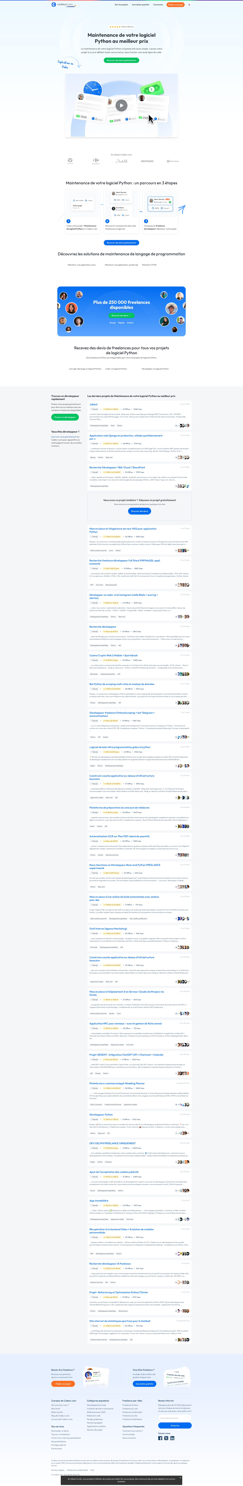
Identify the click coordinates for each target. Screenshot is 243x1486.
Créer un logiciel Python (116, 368)
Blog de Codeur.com (60, 1415)
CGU (92, 1470)
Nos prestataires (58, 1441)
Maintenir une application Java (81, 265)
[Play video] (121, 105)
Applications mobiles (96, 1426)
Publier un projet (175, 4)
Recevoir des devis (120, 315)
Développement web (96, 1405)
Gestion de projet (95, 1430)
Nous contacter (129, 1438)
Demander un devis (60, 1431)
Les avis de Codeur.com (62, 1419)
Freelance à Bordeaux (132, 1419)
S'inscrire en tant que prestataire (66, 1438)
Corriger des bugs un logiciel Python (85, 368)
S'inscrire (175, 1425)
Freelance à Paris (130, 1405)
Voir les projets (121, 4)
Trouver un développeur (65, 417)
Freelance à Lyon (130, 1408)
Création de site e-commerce (100, 1408)
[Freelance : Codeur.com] (64, 5)
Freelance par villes (132, 1400)
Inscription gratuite (140, 4)
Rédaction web (93, 1415)
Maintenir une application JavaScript (121, 265)
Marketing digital (94, 1422)
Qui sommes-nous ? (60, 1405)
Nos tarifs (55, 1408)
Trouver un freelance (60, 1434)
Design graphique (95, 1419)
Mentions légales (58, 1470)
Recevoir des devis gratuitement (121, 60)
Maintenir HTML (149, 265)
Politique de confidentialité (77, 1470)
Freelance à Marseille (132, 1412)
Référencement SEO (96, 1412)
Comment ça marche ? (133, 1431)
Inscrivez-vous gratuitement (64, 436)
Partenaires (56, 1448)
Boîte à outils (57, 1412)
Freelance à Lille (130, 1415)
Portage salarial (58, 1445)
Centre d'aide (129, 1434)
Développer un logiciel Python (155, 368)
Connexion (158, 4)
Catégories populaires (98, 1400)
